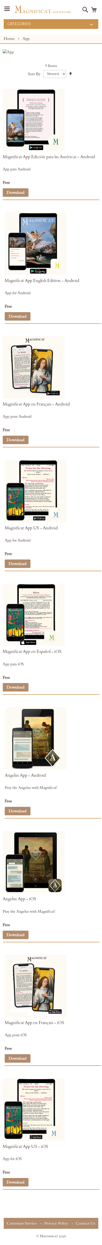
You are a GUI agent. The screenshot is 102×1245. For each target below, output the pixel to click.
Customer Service (22, 1223)
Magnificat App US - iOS (25, 1146)
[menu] (51, 24)
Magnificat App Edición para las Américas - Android (49, 157)
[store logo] (43, 9)
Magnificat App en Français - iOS (34, 1023)
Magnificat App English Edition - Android (42, 280)
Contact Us (85, 1223)
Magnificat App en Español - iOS (32, 651)
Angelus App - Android (25, 775)
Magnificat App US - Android (31, 528)
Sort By (34, 73)
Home (10, 38)
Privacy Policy (56, 1223)
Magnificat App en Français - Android (36, 404)
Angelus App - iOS (19, 899)
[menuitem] (51, 24)
